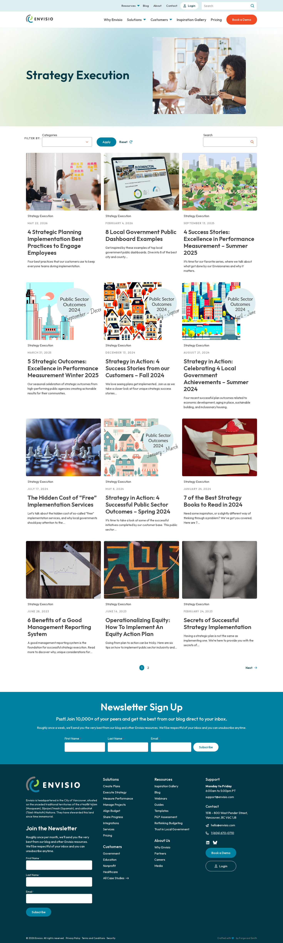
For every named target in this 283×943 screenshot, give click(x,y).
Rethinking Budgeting (168, 823)
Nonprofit (109, 866)
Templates (161, 811)
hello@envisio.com (223, 825)
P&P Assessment (165, 817)
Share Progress (113, 817)
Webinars (160, 798)
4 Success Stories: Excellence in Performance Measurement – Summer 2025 (219, 242)
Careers (159, 859)
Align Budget (111, 811)
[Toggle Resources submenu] (138, 6)
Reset (123, 142)
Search (208, 135)
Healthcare (110, 872)
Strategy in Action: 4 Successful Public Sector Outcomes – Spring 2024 (137, 504)
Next (249, 668)
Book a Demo (241, 20)
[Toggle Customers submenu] (170, 19)
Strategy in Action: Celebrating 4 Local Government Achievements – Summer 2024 (216, 375)
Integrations (111, 823)
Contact (171, 5)
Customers (159, 19)
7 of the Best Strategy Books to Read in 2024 (213, 501)
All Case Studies (114, 878)
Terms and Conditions (93, 938)
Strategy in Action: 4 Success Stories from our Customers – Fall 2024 (137, 368)
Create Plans (111, 786)
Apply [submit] (106, 142)
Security (111, 938)
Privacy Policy (73, 938)
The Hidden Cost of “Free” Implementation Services (62, 501)
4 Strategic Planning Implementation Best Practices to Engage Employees (55, 242)
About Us (162, 840)
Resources (128, 5)
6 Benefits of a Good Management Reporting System (59, 627)
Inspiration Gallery (191, 19)
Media (158, 866)
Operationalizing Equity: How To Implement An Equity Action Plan (137, 627)
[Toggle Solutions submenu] (144, 19)
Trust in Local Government (171, 829)
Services (108, 829)
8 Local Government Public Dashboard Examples (140, 235)
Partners (160, 853)
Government (111, 853)
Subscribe (206, 747)
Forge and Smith (248, 938)
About (157, 5)
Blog (146, 5)
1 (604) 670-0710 (222, 833)
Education (109, 859)
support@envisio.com (220, 797)
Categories (49, 135)
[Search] (253, 5)
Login (191, 5)
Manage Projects (114, 805)
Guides (159, 805)
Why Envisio (113, 19)
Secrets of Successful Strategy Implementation (217, 623)
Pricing (216, 19)
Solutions (134, 19)
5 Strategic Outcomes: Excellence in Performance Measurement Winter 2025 (63, 368)
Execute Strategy (114, 792)
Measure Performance (118, 798)
